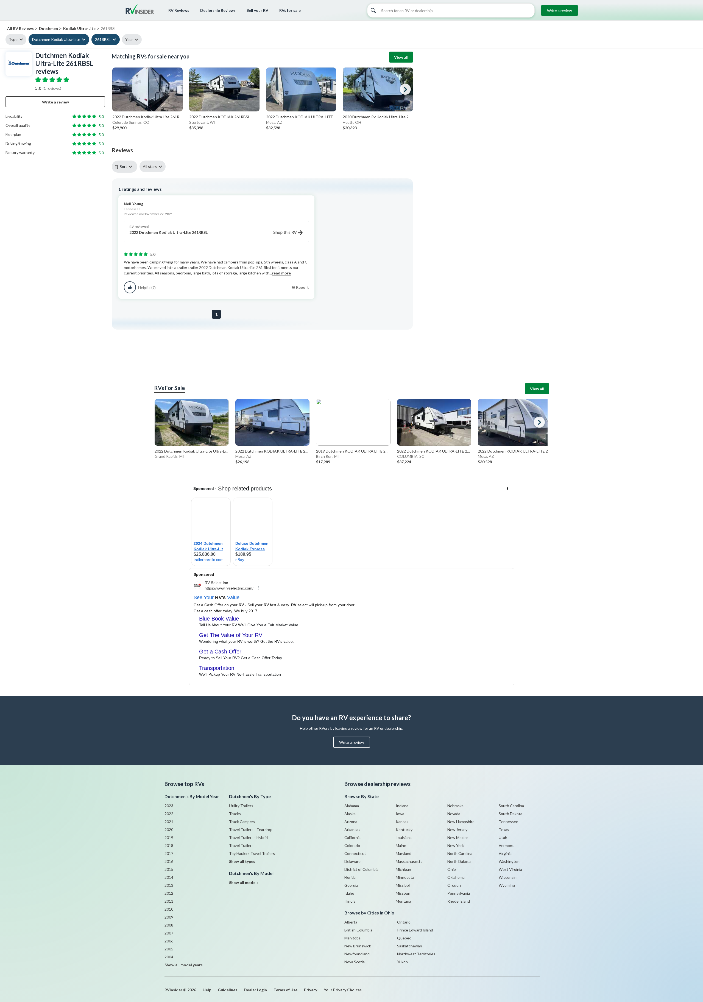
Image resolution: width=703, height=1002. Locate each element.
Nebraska (455, 805)
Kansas (402, 821)
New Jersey (457, 829)
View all (401, 57)
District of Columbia (361, 869)
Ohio (451, 869)
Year (129, 39)
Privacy (310, 989)
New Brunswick (357, 946)
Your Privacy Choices (343, 989)
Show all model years (183, 964)
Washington (509, 861)
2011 (168, 901)
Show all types (242, 861)
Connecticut (355, 853)
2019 (168, 837)
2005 (168, 949)
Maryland (403, 853)
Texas (504, 829)
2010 (168, 909)
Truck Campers (242, 821)
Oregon (454, 885)
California (352, 837)
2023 (168, 805)
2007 (168, 933)
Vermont (506, 845)
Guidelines (227, 989)
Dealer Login (255, 989)
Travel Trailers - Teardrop (250, 829)
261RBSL (103, 39)
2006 (168, 941)
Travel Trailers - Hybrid (248, 837)
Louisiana (404, 837)
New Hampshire (461, 821)
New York (455, 845)
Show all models (243, 882)
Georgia (351, 885)
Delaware (352, 861)
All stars (150, 166)
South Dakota (510, 813)
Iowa (400, 813)
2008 (168, 925)
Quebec (404, 938)
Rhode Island (458, 901)
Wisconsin (508, 877)
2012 (168, 893)
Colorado (352, 845)
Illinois (349, 901)
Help (207, 989)
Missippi (403, 885)
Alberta (350, 922)
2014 (168, 877)
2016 (168, 861)
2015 (168, 869)
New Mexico (457, 837)
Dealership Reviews (218, 10)
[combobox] (126, 166)
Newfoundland (357, 954)
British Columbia (358, 930)
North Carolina (459, 853)
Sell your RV (257, 10)
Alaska (350, 813)
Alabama (351, 805)
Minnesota (405, 877)
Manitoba (352, 938)
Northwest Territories (416, 954)
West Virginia (510, 869)
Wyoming (507, 885)
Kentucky (404, 829)
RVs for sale (290, 10)
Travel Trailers (241, 845)
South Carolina (511, 805)
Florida (350, 877)
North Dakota (459, 861)
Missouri (403, 893)
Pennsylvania (458, 893)
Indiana (402, 805)
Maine (401, 845)
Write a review (559, 10)
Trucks (235, 813)
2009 (168, 917)
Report (302, 287)
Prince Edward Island (415, 930)
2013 (168, 885)
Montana (403, 901)
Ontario (404, 922)
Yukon (402, 961)
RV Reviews (178, 10)
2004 (168, 957)
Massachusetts (409, 861)
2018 (168, 845)
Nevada (453, 813)
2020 (168, 829)
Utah (503, 837)
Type (13, 39)
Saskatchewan (409, 946)
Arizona (350, 821)
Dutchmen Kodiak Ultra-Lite (56, 39)
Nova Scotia (354, 961)
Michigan (403, 869)
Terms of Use (285, 989)
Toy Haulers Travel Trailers (252, 853)
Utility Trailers (241, 805)
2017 (168, 853)
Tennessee (508, 821)
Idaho (349, 893)
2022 (168, 813)
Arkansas (352, 829)
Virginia (505, 853)
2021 (168, 821)
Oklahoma (456, 877)
